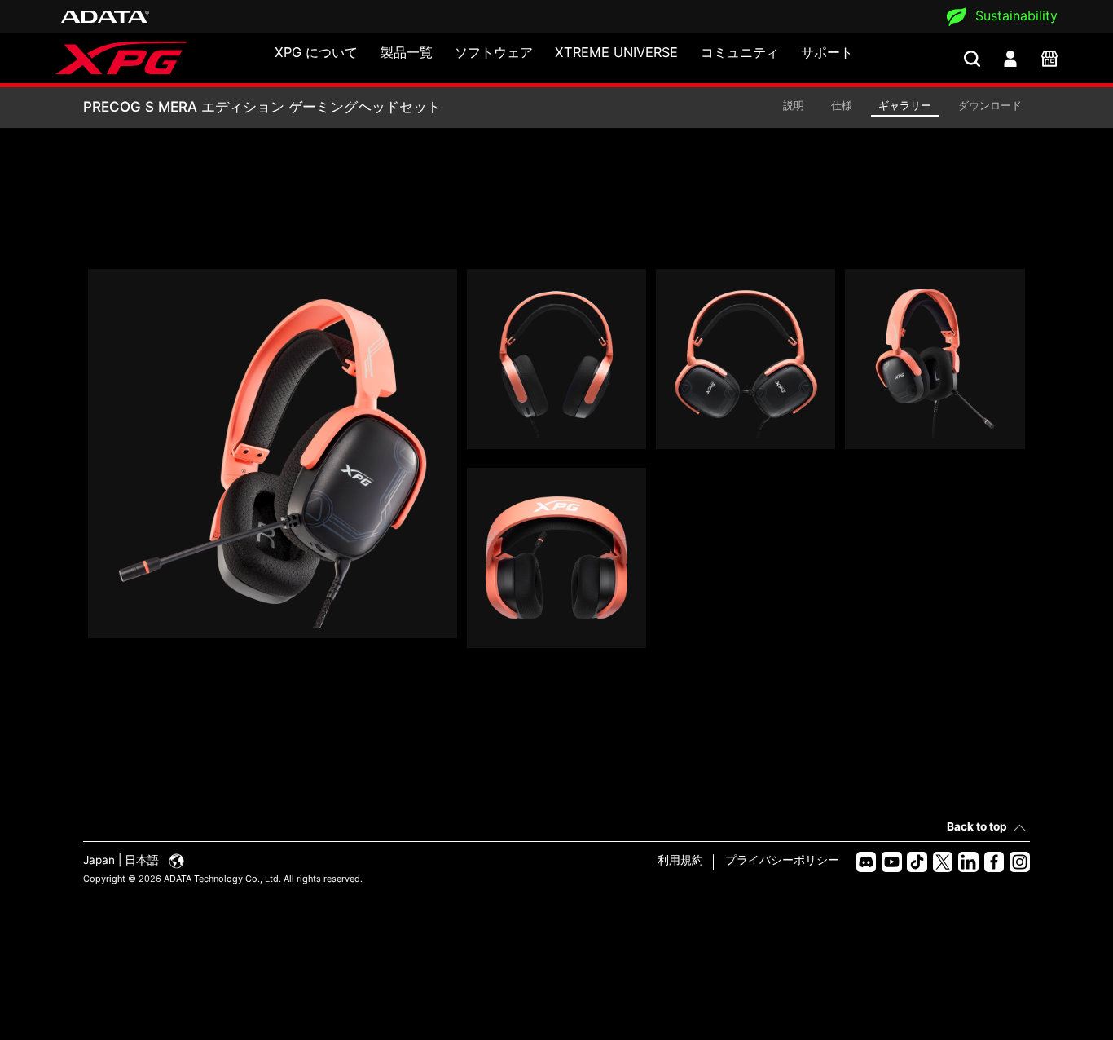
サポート (827, 52)
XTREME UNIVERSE (616, 52)
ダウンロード (990, 105)
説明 (793, 105)
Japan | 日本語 (122, 859)
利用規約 (680, 859)
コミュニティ (740, 52)
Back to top (977, 826)
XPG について (316, 52)
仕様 (841, 105)
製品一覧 (407, 52)
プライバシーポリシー (782, 859)
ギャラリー (904, 105)
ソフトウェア (494, 52)
